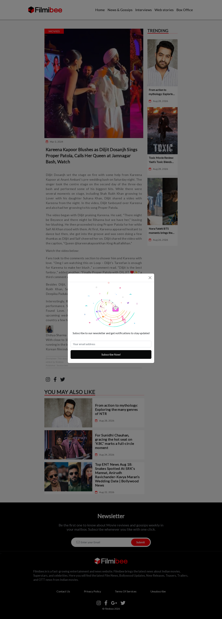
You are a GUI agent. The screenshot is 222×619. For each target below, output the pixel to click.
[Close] (150, 277)
